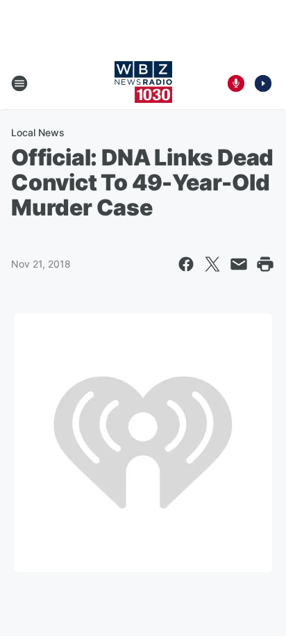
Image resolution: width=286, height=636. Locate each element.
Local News (38, 132)
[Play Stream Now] (263, 83)
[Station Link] (143, 83)
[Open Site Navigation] (19, 83)
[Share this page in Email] (239, 264)
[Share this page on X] (212, 264)
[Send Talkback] (236, 83)
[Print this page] (265, 264)
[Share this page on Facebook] (186, 264)
